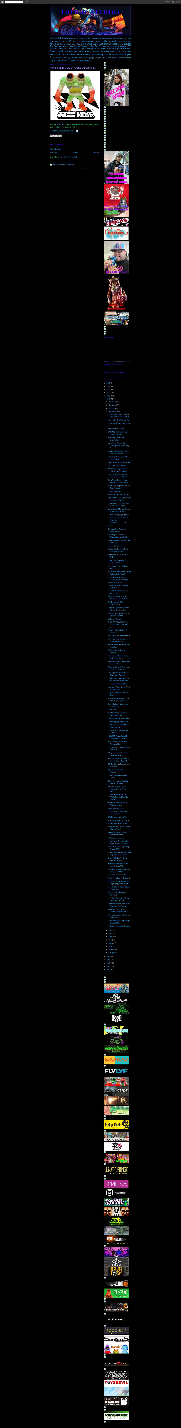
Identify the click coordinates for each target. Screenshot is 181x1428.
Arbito (55, 38)
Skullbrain (80, 55)
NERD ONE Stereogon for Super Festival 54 (73, 68)
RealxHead (56, 51)
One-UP (76, 48)
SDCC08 (120, 51)
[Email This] (51, 136)
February (112, 949)
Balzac (76, 38)
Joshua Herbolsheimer (68, 44)
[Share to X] (55, 136)
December (112, 402)
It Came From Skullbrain (124, 41)
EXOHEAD (100, 41)
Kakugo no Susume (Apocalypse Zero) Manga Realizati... (118, 585)
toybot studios (90, 12)
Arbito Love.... (113, 709)
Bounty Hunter (107, 38)
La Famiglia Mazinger (115, 808)
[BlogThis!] (53, 136)
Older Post (96, 152)
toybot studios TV (60, 60)
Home (75, 152)
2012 (109, 393)
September (113, 411)
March (111, 946)
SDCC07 (113, 51)
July (110, 933)
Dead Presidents (88, 41)
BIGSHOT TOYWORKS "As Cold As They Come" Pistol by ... (118, 624)
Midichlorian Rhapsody (116, 838)
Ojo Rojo (68, 48)
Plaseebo (110, 48)
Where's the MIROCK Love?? (118, 820)
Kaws (79, 44)
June (111, 937)
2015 (109, 383)
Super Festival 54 (72, 133)
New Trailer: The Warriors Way (119, 420)
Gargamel (110, 41)
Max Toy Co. (96, 46)
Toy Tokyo (83, 58)
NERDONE (60, 133)
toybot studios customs (81, 61)
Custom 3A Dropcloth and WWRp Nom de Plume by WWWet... (118, 797)
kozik (129, 58)
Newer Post (54, 152)
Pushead (127, 48)
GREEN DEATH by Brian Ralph (119, 462)
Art (59, 38)
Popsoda (118, 48)
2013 (109, 389)
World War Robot (109, 58)
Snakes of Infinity (96, 55)
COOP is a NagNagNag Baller (118, 515)
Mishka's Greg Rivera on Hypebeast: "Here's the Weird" (117, 789)
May (110, 940)
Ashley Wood (68, 38)
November (112, 405)
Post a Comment (56, 149)
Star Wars (119, 54)
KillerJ (83, 44)
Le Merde (113, 44)
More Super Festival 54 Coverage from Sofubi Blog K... (118, 445)
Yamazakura (122, 58)
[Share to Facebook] (58, 136)
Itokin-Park (54, 44)
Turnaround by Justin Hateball (118, 494)
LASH (89, 44)
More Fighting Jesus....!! (116, 546)
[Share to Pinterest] (60, 136)
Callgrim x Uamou (114, 619)
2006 (109, 966)
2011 (109, 396)
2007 (109, 963)
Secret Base (63, 54)
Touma (64, 58)
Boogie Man (97, 38)
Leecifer (120, 44)
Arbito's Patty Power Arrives (118, 823)
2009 (109, 957)
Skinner (73, 54)
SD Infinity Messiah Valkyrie (118, 875)
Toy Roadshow (72, 58)
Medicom (106, 46)
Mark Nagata (67, 46)
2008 (109, 960)
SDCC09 (128, 51)
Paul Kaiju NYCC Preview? (117, 466)
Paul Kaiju (100, 48)
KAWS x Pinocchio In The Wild (119, 926)
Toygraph (91, 58)
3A (51, 38)
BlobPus (88, 38)
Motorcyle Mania (56, 48)
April (110, 943)
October (112, 408)
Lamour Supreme (100, 44)
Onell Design (87, 48)
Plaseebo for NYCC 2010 (117, 684)
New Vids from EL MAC (116, 429)
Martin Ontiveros (81, 46)
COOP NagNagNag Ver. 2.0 (118, 722)
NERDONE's (61, 124)
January (112, 953)
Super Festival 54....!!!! (116, 491)
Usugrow (98, 58)
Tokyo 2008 (56, 58)
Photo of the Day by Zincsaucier (119, 878)
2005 (109, 969)
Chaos (129, 38)
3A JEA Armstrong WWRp (117, 817)
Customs (74, 41)
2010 (109, 399)
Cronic (62, 41)
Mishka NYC (125, 46)
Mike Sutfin (114, 46)
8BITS (110, 526)
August (111, 930)
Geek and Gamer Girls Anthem (119, 718)
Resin (81, 51)
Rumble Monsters (101, 51)
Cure (66, 41)
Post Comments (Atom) (68, 157)
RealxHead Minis (71, 51)
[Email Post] (77, 130)
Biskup (81, 38)
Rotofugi (88, 51)
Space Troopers (109, 54)
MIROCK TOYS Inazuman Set (119, 636)
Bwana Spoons (119, 38)
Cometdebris (54, 41)
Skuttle (87, 55)
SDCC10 (54, 54)
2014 (109, 386)
